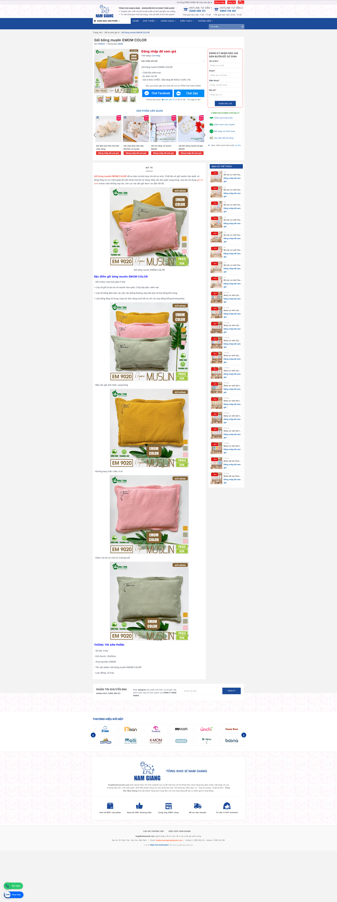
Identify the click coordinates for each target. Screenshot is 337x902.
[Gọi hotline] (7, 886)
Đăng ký (231, 2)
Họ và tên (214, 61)
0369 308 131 (197, 10)
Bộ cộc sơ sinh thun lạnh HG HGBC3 (232, 250)
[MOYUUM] (181, 729)
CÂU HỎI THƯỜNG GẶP (153, 831)
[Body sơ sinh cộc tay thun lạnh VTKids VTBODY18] (216, 342)
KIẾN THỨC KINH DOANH (180, 831)
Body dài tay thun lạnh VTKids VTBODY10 (231, 461)
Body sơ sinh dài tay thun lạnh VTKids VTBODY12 (233, 431)
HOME (136, 21)
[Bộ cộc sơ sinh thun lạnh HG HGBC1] (216, 282)
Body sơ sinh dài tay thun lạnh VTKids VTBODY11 (233, 446)
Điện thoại (214, 80)
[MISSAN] (130, 729)
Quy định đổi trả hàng (223, 138)
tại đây (238, 145)
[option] (116, 71)
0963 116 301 (228, 10)
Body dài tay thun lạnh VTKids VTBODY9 (231, 476)
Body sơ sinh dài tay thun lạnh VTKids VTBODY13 (233, 416)
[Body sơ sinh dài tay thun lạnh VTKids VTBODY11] (216, 448)
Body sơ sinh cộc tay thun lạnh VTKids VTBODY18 (233, 340)
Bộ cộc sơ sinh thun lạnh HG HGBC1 (232, 280)
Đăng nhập (220, 2)
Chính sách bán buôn (223, 118)
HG (225, 172)
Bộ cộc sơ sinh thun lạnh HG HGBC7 (232, 190)
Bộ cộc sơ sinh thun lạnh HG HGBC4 (232, 235)
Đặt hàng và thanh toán (224, 131)
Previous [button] (95, 135)
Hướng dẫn (205, 21)
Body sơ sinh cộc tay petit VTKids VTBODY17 (231, 355)
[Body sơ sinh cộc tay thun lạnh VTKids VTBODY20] (216, 312)
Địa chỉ (212, 90)
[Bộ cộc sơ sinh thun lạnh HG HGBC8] (216, 177)
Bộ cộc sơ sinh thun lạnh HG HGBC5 (232, 220)
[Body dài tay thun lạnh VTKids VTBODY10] (216, 463)
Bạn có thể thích (222, 166)
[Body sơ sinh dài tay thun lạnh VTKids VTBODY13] (216, 418)
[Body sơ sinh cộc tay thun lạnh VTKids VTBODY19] (216, 327)
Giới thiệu (149, 21)
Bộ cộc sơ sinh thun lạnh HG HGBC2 (232, 265)
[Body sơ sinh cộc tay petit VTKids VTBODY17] (216, 357)
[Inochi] (181, 741)
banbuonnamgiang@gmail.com (169, 840)
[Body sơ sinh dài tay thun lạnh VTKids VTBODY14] (216, 403)
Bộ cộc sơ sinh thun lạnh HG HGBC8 (232, 174)
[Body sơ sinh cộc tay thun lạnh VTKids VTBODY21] (216, 297)
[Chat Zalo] (189, 93)
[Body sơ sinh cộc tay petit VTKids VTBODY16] (216, 373)
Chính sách (168, 21)
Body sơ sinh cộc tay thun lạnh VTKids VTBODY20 (233, 310)
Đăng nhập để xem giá (158, 51)
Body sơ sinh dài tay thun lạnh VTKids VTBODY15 (233, 385)
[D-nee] (105, 729)
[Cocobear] (231, 729)
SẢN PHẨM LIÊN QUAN (149, 110)
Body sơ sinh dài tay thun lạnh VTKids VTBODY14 (233, 401)
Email (212, 71)
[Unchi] (206, 729)
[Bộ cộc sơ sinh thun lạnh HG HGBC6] (216, 207)
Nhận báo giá (225, 103)
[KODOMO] (105, 741)
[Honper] (206, 741)
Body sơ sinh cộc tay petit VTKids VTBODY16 (231, 370)
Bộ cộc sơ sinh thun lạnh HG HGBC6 (232, 205)
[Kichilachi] (156, 729)
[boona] (231, 741)
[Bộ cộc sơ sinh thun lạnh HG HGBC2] (216, 267)
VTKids (226, 293)
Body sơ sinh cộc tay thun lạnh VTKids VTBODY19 (233, 325)
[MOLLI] (130, 741)
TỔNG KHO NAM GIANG (159, 845)
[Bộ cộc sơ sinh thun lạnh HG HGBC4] (216, 237)
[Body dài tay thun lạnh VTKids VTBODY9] (216, 478)
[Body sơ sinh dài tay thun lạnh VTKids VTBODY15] (216, 388)
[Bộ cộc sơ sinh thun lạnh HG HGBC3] (216, 252)
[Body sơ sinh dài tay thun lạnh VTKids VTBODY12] (216, 433)
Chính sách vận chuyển (224, 124)
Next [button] (204, 135)
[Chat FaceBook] (157, 93)
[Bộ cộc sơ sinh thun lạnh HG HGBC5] (216, 222)
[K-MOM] (156, 741)
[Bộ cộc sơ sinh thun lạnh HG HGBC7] (216, 192)
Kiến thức (186, 21)
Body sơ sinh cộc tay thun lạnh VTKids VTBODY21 (233, 295)
